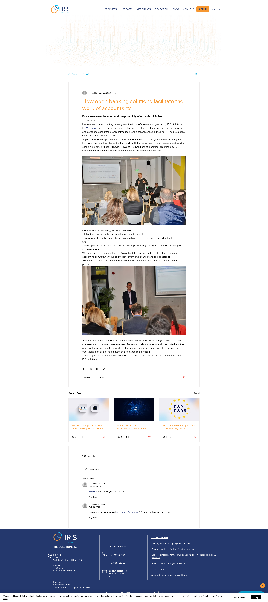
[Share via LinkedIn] (97, 368)
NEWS (86, 74)
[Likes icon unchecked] (91, 497)
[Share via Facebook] (83, 368)
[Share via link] (104, 368)
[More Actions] (184, 485)
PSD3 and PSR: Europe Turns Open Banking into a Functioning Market (178, 427)
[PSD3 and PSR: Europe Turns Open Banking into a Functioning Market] (179, 409)
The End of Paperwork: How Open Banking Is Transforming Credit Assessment (88, 427)
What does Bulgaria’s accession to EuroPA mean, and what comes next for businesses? (132, 427)
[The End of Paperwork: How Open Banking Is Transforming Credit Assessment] (89, 409)
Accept (256, 597)
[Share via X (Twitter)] (90, 368)
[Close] (264, 597)
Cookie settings (240, 597)
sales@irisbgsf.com (118, 571)
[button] (196, 74)
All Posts (72, 74)
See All (197, 393)
